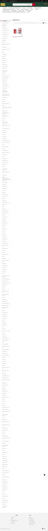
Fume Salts (4, 158)
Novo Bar (4, 322)
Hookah (4, 208)
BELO (3, 52)
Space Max (4, 419)
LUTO (3, 273)
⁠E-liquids (4, 130)
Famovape (4, 138)
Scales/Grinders (5, 397)
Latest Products (5, 254)
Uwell (3, 454)
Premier (4, 357)
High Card (4, 204)
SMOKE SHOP (5, 409)
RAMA (3, 365)
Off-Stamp (4, 324)
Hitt (3, 206)
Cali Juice (4, 68)
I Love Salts (4, 216)
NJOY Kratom (5, 312)
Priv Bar (4, 359)
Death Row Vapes (5, 103)
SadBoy (4, 389)
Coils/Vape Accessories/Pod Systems (5, 91)
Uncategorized (5, 22)
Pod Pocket (4, 351)
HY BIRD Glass (5, 212)
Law (3, 256)
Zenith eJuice (5, 500)
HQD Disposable (5, 210)
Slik (3, 403)
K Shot (3, 231)
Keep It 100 (4, 239)
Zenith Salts (5, 502)
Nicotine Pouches (5, 303)
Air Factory (4, 32)
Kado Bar (4, 235)
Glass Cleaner (5, 186)
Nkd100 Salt (5, 316)
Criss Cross (4, 97)
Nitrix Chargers (5, 305)
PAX (3, 342)
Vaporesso (4, 466)
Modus (4, 289)
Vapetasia (4, 462)
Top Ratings (4, 452)
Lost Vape (4, 269)
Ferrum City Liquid (6, 142)
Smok (4, 405)
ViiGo (3, 474)
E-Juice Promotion (6, 128)
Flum (3, 148)
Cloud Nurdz (5, 84)
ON (3, 326)
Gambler (4, 164)
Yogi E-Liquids (5, 496)
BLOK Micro (4, 60)
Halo (3, 198)
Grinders (4, 196)
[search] (33, 4)
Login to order (15, 37)
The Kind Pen (5, 436)
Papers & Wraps (5, 340)
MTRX (3, 297)
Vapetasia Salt (5, 464)
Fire (3, 144)
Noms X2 (4, 318)
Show (3, 399)
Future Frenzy (5, 162)
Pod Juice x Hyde (5, 349)
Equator (4, 134)
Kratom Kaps (5, 243)
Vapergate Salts (5, 460)
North (3, 320)
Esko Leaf (4, 136)
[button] (46, 4)
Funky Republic (5, 160)
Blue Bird (4, 62)
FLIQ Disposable (5, 146)
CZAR (3, 99)
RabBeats (4, 363)
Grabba (4, 192)
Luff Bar (4, 271)
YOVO (3, 498)
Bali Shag (4, 40)
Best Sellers (4, 54)
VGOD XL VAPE (5, 472)
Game (3, 166)
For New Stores (5, 150)
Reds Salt (4, 373)
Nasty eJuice (5, 301)
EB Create (4, 132)
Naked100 (4, 299)
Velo (3, 468)
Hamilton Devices (6, 202)
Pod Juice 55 (5, 344)
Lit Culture (4, 267)
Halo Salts (4, 200)
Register (42, 1)
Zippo (4, 504)
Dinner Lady (4, 110)
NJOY (3, 310)
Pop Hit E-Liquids (6, 355)
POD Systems (5, 353)
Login (46, 1)
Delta (3, 105)
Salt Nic (4, 395)
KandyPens (4, 237)
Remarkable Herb (5, 375)
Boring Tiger (4, 64)
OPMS (3, 328)
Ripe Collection (5, 377)
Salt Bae (4, 393)
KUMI (3, 250)
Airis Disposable (5, 34)
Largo (3, 252)
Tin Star (4, 443)
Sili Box (4, 401)
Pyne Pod (4, 361)
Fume (3, 156)
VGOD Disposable (5, 470)
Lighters (4, 258)
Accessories (4, 28)
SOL (3, 417)
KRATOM (4, 241)
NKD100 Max (4, 314)
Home (2, 15)
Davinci (4, 101)
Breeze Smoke (5, 66)
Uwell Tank (4, 456)
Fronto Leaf (4, 154)
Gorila (3, 190)
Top (3, 450)
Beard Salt (4, 47)
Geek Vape (4, 175)
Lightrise (4, 263)
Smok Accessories (5, 407)
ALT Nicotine (5, 36)
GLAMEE (4, 184)
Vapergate (4, 458)
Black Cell (4, 58)
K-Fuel (3, 233)
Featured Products (6, 140)
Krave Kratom (5, 248)
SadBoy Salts (5, 391)
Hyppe (3, 214)
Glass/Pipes (4, 188)
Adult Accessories (6, 30)
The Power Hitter (5, 441)
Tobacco (4, 448)
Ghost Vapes (5, 182)
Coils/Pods (4, 88)
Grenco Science (5, 194)
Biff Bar (4, 56)
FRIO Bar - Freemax (6, 152)
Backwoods (4, 38)
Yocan (4, 494)
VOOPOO (4, 479)
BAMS (3, 42)
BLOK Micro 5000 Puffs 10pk (18, 36)
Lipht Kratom (5, 265)
